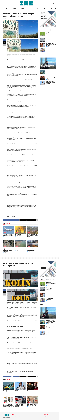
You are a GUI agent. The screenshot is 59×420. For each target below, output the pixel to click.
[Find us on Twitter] (53, 3)
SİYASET (6, 8)
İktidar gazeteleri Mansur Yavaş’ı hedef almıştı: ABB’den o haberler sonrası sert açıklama (8, 405)
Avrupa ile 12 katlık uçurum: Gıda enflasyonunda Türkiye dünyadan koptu (50, 77)
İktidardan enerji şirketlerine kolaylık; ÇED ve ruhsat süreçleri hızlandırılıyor (32, 249)
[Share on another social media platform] (4, 45)
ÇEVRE (7, 11)
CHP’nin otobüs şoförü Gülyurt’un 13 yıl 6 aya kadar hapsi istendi (19, 405)
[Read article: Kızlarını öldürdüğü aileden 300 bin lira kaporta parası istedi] (32, 399)
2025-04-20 (29, 251)
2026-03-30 (48, 79)
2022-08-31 (4, 18)
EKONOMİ (22, 8)
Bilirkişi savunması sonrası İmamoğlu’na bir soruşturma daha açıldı (50, 82)
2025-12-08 (17, 236)
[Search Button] (55, 8)
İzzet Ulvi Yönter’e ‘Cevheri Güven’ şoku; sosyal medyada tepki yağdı (51, 44)
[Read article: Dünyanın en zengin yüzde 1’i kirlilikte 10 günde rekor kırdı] (8, 230)
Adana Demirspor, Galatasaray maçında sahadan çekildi (51, 33)
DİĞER (51, 8)
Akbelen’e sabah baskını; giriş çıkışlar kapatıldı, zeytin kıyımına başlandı (32, 235)
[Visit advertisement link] (48, 19)
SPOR (37, 8)
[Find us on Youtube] (55, 3)
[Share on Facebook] (4, 40)
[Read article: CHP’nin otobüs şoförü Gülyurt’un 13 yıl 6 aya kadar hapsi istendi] (20, 399)
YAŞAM (44, 8)
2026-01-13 (5, 236)
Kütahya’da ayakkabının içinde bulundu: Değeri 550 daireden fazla (50, 39)
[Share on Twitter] (4, 42)
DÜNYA (30, 8)
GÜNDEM (14, 8)
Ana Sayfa (4, 11)
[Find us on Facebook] (51, 3)
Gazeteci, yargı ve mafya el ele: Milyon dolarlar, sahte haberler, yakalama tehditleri (32, 391)
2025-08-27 (5, 252)
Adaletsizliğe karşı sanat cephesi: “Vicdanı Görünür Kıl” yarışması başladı (50, 71)
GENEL (7, 260)
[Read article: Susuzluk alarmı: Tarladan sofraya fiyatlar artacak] (20, 243)
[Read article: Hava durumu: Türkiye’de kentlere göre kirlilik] (20, 230)
